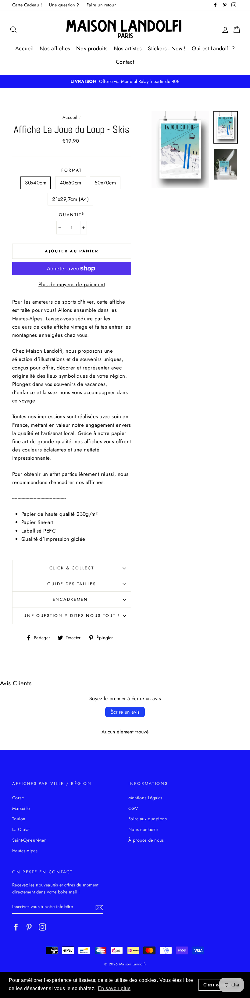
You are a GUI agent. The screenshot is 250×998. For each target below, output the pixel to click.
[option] (125, 81)
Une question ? (64, 5)
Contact (125, 62)
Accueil (24, 48)
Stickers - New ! (167, 48)
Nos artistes (128, 48)
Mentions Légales (145, 798)
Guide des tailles (71, 584)
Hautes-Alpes (25, 851)
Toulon (19, 819)
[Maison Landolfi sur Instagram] (42, 927)
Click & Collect (71, 568)
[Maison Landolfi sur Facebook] (16, 927)
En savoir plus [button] (114, 988)
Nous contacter (143, 829)
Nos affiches (55, 48)
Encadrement (72, 599)
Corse (18, 798)
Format (71, 170)
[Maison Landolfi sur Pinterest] (29, 927)
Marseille (21, 808)
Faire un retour (101, 5)
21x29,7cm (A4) (70, 199)
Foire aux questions (147, 819)
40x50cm (70, 182)
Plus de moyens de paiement (71, 284)
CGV (133, 808)
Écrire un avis (125, 711)
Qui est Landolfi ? (213, 48)
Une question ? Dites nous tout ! (71, 615)
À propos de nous (146, 840)
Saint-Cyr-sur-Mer (29, 840)
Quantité (71, 215)
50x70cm (105, 182)
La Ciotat (21, 829)
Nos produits (91, 48)
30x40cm (35, 182)
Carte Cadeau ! (27, 5)
